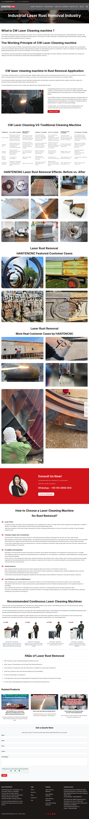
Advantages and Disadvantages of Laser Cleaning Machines (74, 711)
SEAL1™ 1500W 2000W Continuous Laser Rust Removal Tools (55, 644)
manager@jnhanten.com (9, 1)
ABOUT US (58, 6)
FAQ (32, 800)
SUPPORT (65, 6)
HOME (32, 6)
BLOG (81, 6)
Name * (3, 735)
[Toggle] (2, 661)
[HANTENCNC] (8, 6)
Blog (32, 795)
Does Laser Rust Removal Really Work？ (44, 711)
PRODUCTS (39, 6)
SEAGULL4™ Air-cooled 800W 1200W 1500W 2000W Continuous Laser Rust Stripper (34, 645)
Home (32, 789)
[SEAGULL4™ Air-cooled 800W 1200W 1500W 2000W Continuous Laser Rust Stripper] (33, 630)
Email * (3, 740)
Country (3, 751)
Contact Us (34, 797)
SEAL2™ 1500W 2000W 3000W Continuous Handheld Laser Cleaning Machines (77, 645)
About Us (33, 792)
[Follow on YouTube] (54, 814)
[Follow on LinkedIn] (52, 814)
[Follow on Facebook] (46, 814)
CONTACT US (73, 6)
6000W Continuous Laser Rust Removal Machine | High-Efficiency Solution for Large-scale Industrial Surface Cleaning (12, 645)
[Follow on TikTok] (50, 814)
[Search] (87, 6)
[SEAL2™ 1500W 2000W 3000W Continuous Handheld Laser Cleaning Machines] (77, 630)
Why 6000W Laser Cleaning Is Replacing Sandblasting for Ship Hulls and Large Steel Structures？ (15, 712)
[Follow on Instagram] (48, 814)
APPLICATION (48, 6)
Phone (2, 746)
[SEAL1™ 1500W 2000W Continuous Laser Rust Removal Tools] (55, 630)
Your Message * (5, 756)
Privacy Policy (22, 813)
